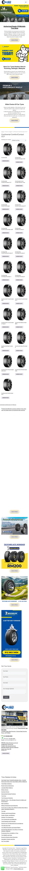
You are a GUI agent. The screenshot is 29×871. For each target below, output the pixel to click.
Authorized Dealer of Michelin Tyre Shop (14, 27)
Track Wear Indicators (6, 783)
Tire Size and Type (5, 825)
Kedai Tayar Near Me (6, 749)
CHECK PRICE (14, 40)
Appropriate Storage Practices (8, 794)
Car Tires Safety (5, 841)
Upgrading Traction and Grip (8, 839)
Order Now (5, 161)
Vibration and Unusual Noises (8, 813)
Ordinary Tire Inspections (7, 817)
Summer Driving (5, 791)
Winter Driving (4, 789)
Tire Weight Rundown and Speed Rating (10, 827)
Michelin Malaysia (14, 747)
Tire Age (3, 811)
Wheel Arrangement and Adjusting (9, 805)
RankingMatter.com (18, 869)
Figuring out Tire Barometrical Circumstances (12, 823)
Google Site (10, 744)
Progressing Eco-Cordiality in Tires (9, 833)
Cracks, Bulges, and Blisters (8, 815)
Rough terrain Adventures (7, 785)
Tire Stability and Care (6, 835)
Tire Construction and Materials (8, 819)
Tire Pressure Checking (7, 798)
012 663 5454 (8, 736)
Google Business (11, 746)
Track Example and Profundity (8, 821)
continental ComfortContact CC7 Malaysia (8, 404)
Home (2, 131)
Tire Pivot (3, 796)
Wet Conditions (5, 803)
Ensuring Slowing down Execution (9, 837)
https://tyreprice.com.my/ (12, 742)
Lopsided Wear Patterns (7, 787)
